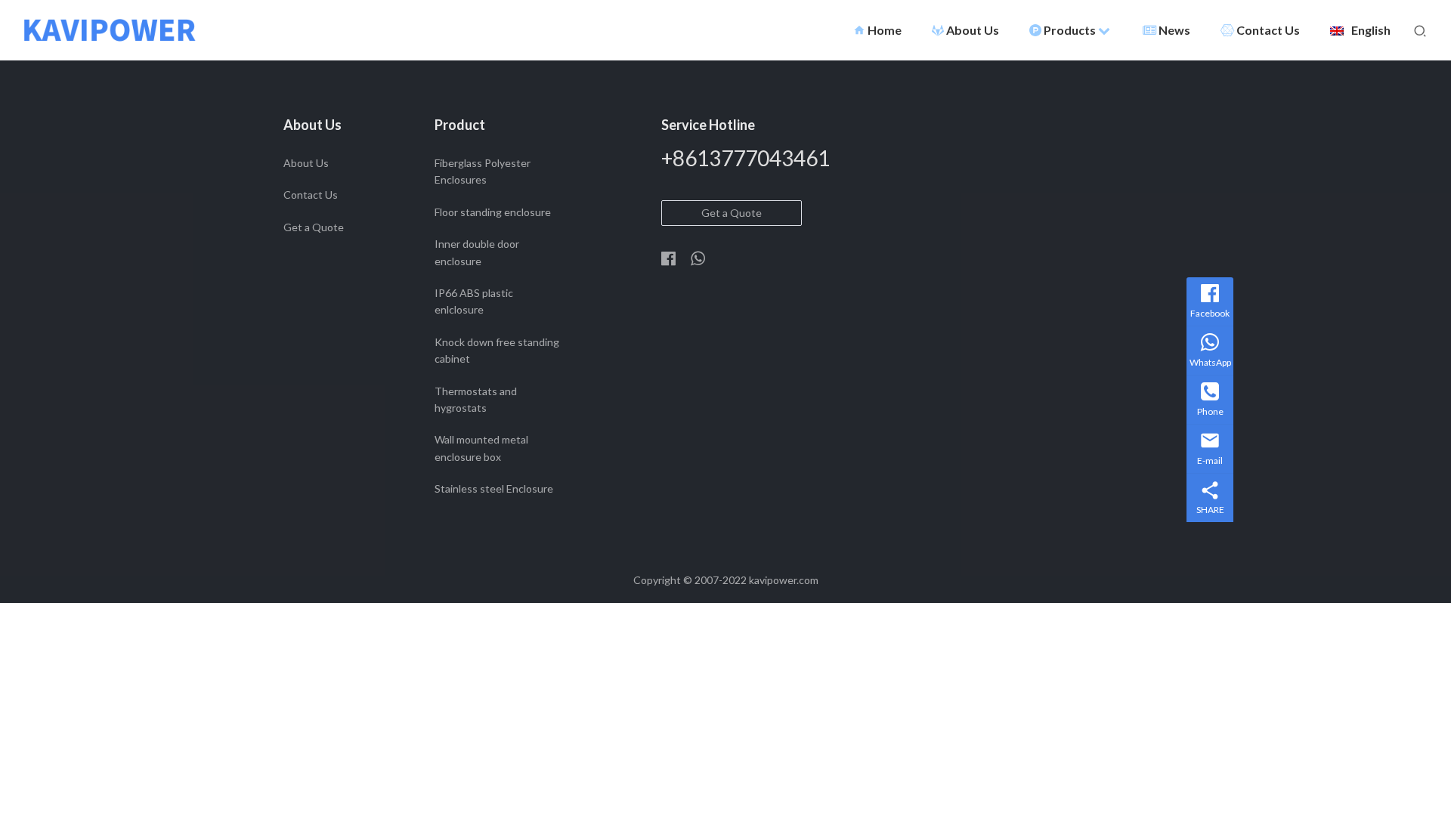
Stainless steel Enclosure (494, 488)
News (1174, 30)
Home (877, 30)
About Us (972, 30)
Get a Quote (313, 227)
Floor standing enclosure (493, 212)
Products (1071, 30)
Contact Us (1268, 30)
